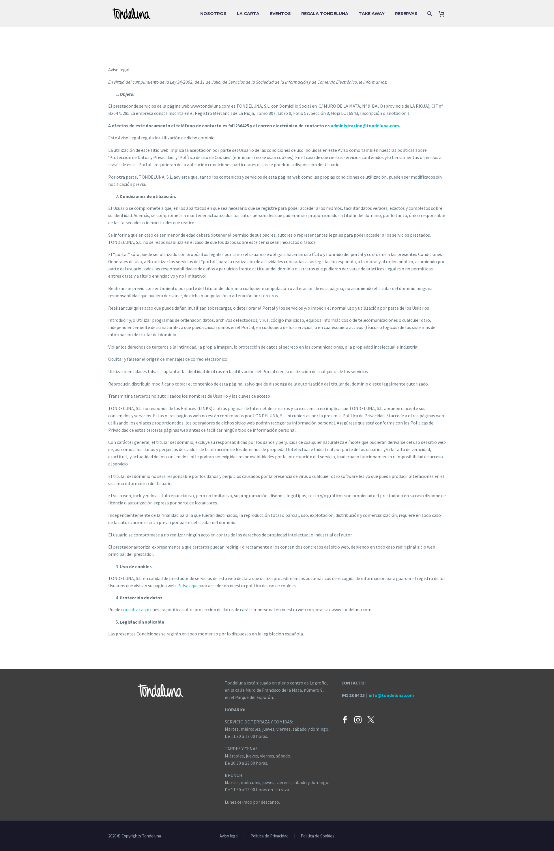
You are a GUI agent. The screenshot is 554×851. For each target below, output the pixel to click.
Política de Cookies (317, 836)
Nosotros (213, 13)
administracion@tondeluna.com (365, 125)
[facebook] (345, 719)
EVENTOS (280, 13)
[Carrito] (444, 13)
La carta (248, 13)
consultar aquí (135, 609)
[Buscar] (429, 13)
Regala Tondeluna (324, 13)
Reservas (406, 13)
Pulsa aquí (187, 585)
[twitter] (371, 719)
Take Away (372, 13)
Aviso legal (229, 836)
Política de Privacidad (269, 836)
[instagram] (358, 719)
